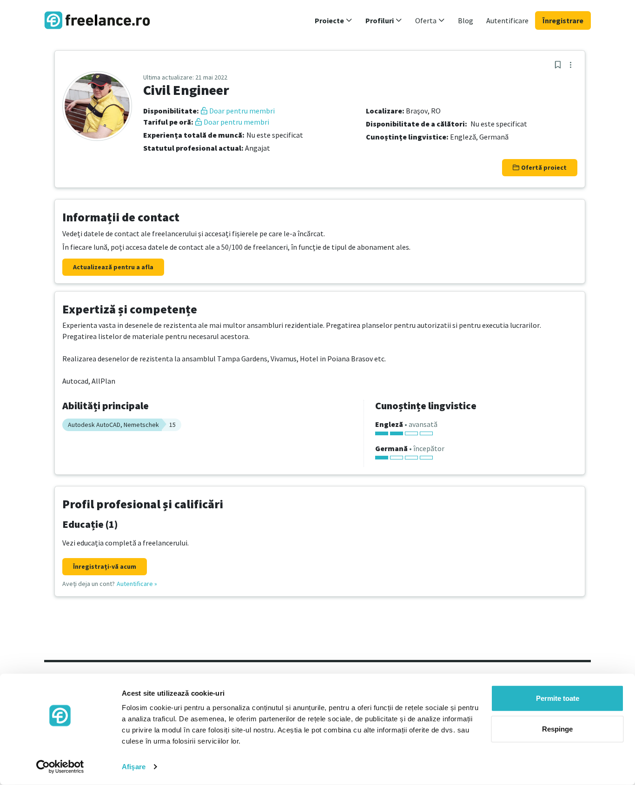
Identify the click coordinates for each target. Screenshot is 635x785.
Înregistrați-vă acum (104, 566)
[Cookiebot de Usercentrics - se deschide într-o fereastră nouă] (60, 767)
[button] (333, 20)
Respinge (557, 728)
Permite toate (557, 698)
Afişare (134, 767)
